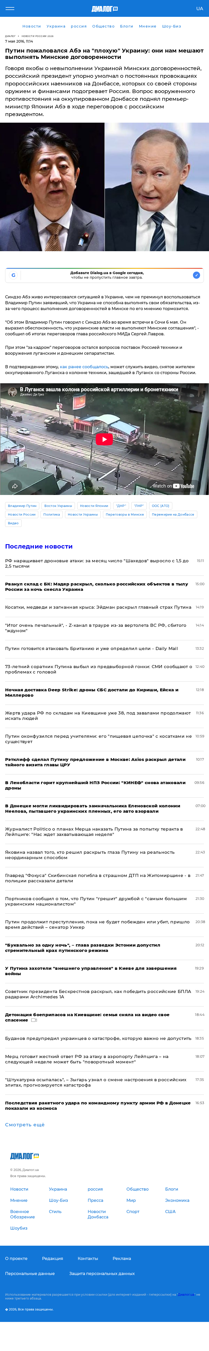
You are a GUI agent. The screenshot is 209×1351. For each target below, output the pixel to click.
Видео (13, 523)
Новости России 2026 (38, 36)
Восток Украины (58, 506)
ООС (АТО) (160, 506)
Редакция (52, 1258)
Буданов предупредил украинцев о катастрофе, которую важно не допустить (98, 1038)
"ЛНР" (139, 506)
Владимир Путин (22, 506)
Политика (51, 514)
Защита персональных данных (102, 1273)
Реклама (122, 1258)
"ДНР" (121, 506)
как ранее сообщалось (84, 366)
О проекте (16, 1258)
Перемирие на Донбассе (173, 514)
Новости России (21, 514)
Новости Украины (83, 514)
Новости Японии (94, 506)
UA (199, 8)
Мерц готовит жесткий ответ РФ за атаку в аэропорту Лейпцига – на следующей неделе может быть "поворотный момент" (87, 1059)
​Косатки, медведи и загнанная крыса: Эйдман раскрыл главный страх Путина (98, 607)
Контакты (88, 1258)
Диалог (10, 36)
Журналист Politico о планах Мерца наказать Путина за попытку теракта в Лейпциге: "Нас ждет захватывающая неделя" (94, 831)
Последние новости (39, 546)
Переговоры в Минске (125, 514)
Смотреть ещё (25, 1125)
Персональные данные (30, 1273)
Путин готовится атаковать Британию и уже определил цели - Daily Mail (91, 648)
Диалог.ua (186, 1294)
